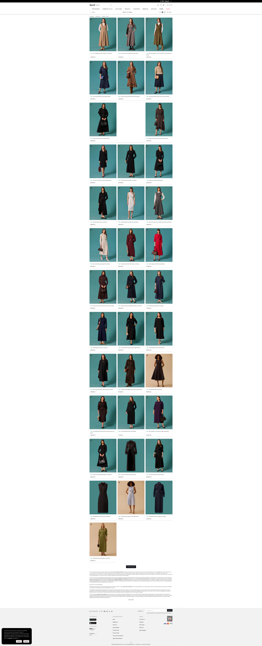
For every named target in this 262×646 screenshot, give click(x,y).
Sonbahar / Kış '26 (107, 9)
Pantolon (127, 9)
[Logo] (95, 5)
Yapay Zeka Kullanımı (117, 638)
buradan (10, 638)
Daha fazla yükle (131, 566)
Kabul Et (26, 641)
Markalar (145, 9)
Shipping (141, 622)
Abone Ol (170, 610)
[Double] (162, 12)
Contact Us (142, 619)
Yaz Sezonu (118, 9)
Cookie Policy (116, 630)
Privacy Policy (116, 633)
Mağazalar (115, 622)
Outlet (168, 9)
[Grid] (165, 12)
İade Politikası (142, 630)
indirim (161, 9)
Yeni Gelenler (95, 9)
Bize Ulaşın (142, 624)
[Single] (160, 12)
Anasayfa (92, 16)
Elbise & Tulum (105, 16)
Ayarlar (18, 641)
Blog (114, 619)
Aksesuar (153, 9)
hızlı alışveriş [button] (103, 46)
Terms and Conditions (118, 635)
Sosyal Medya (116, 627)
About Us (115, 624)
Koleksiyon (136, 9)
